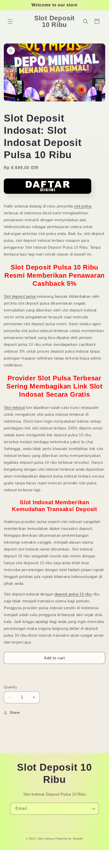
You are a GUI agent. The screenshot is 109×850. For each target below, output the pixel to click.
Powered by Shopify (69, 838)
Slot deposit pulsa (20, 296)
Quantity (10, 687)
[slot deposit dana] (47, 195)
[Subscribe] (93, 809)
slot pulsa (82, 206)
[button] (10, 21)
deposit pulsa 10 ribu (73, 594)
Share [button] (15, 712)
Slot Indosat (46, 838)
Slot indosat (14, 407)
